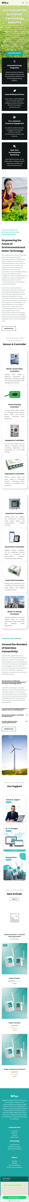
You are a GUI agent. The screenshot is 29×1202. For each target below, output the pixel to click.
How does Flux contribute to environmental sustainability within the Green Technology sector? (14, 682)
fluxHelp (14, 1161)
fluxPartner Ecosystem (14, 1149)
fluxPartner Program (14, 1147)
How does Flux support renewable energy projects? (13, 715)
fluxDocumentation (14, 1165)
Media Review (14, 1137)
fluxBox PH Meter (14, 978)
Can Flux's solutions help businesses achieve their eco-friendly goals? (13, 709)
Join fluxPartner (14, 1145)
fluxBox (14, 983)
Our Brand (14, 1131)
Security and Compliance (14, 1167)
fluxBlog (14, 1163)
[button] (14, 682)
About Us (14, 1133)
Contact (14, 1135)
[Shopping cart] (23, 2)
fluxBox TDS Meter (15, 1023)
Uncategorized (14, 939)
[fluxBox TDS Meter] (14, 1003)
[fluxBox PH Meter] (14, 958)
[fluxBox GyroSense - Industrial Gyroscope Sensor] (14, 917)
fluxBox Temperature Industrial (14, 1069)
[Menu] (26, 2)
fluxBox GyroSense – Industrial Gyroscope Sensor (14, 936)
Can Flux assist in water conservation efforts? (9, 722)
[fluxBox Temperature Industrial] (14, 1049)
